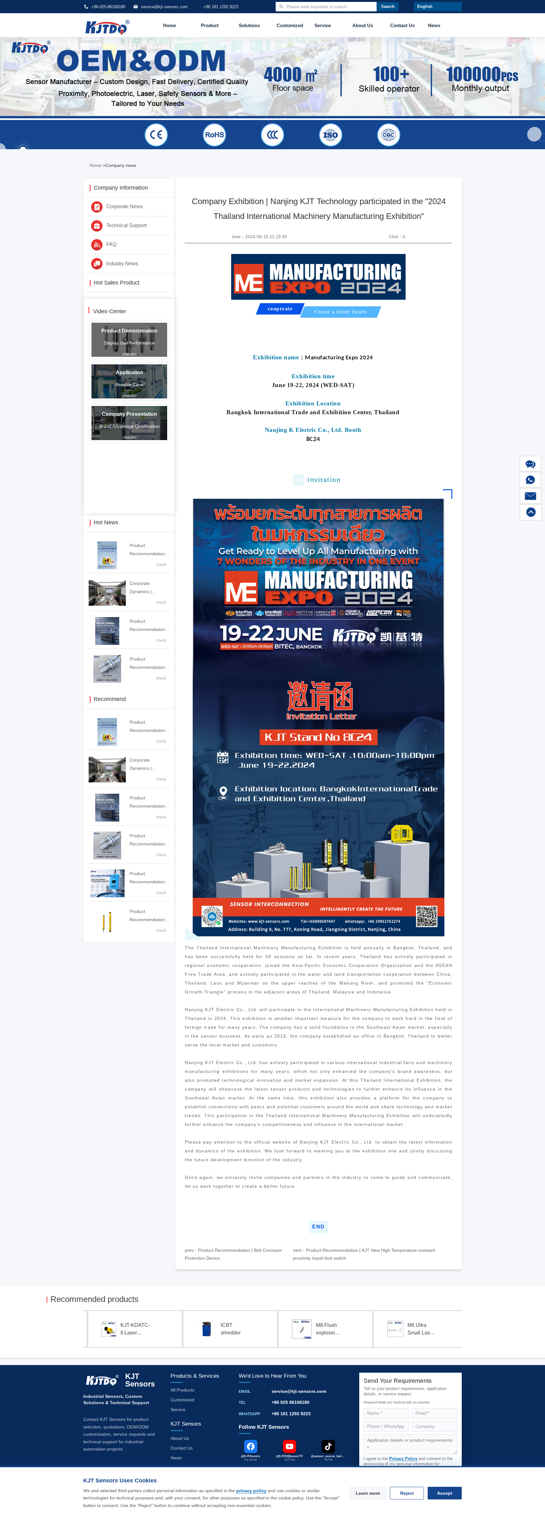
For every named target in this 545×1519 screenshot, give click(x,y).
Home (169, 25)
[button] (56, 1330)
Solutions (249, 25)
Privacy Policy (403, 1458)
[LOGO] (107, 25)
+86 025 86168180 (290, 1402)
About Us (362, 25)
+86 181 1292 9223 (291, 1413)
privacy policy (251, 1490)
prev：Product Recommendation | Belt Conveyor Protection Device (233, 1254)
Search (388, 6)
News (434, 25)
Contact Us (402, 25)
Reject (407, 1493)
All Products (182, 1389)
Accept (444, 1493)
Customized (290, 25)
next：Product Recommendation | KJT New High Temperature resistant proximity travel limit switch (364, 1254)
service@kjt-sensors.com (299, 1391)
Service (322, 25)
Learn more (368, 1493)
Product (210, 25)
